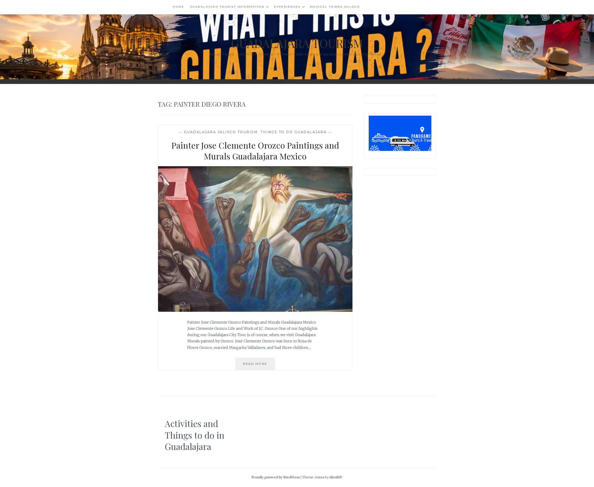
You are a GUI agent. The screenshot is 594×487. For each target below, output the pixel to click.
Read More (259, 366)
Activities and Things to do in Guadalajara (194, 434)
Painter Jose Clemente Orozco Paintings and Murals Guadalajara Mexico (255, 151)
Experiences (287, 6)
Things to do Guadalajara (293, 132)
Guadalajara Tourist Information (227, 6)
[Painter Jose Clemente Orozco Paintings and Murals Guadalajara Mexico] (255, 310)
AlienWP (335, 477)
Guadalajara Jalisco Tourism (221, 132)
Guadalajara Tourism (297, 43)
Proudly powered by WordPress (276, 477)
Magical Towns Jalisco (335, 6)
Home (178, 6)
